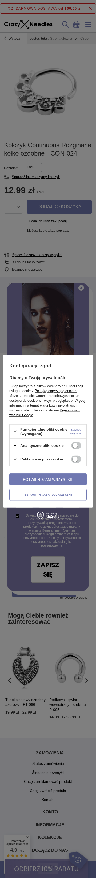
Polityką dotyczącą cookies (56, 391)
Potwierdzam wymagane (48, 495)
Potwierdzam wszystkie (48, 479)
